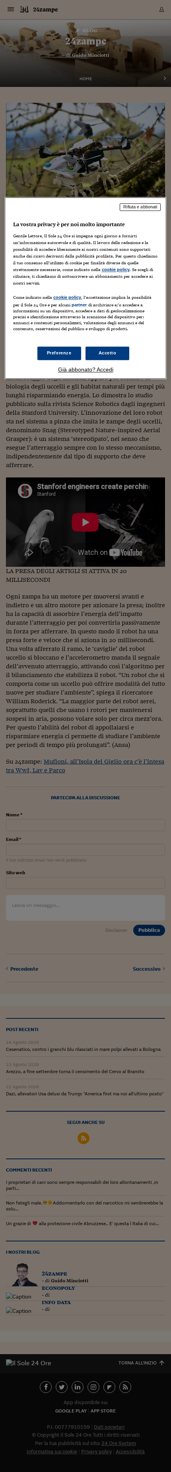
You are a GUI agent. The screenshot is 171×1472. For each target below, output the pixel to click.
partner (79, 305)
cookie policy (116, 269)
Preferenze (59, 352)
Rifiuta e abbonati (140, 207)
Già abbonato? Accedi (85, 369)
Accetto (108, 352)
